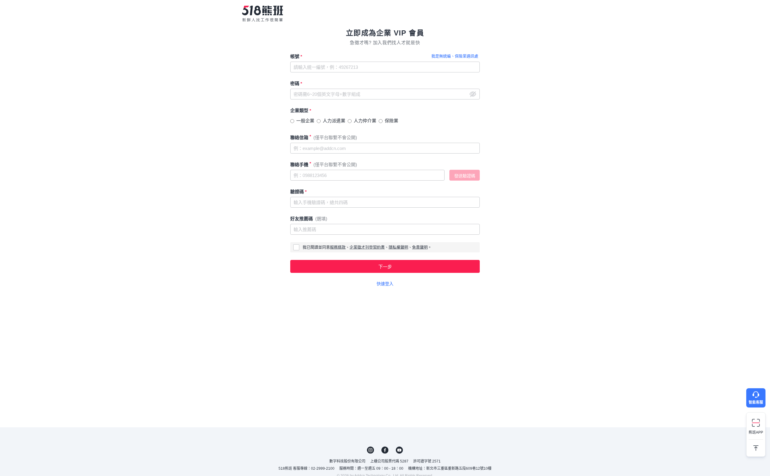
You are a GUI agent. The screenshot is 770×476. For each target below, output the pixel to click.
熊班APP (756, 432)
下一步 (385, 266)
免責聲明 (420, 247)
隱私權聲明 (398, 247)
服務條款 (338, 247)
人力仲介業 (365, 120)
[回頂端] (756, 446)
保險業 (391, 120)
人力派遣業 (334, 120)
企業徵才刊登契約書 (367, 247)
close (472, 94)
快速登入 (385, 283)
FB (385, 450)
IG (370, 450)
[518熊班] (262, 13)
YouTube (399, 450)
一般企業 (305, 120)
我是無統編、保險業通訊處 (454, 56)
